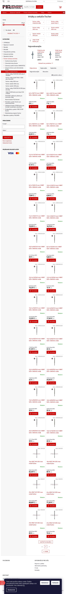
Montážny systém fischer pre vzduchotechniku (13, 102)
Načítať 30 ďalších (45, 542)
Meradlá (6, 49)
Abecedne (45, 71)
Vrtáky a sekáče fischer (11, 71)
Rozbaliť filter (13, 33)
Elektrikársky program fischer (13, 113)
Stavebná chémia (8, 56)
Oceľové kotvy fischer (11, 61)
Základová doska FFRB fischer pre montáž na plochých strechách (14, 106)
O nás (36, 568)
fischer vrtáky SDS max (12, 81)
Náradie (6, 47)
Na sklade (10, 30)
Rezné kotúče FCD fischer (12, 99)
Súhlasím (55, 583)
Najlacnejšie (43, 68)
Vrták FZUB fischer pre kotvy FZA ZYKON (15, 92)
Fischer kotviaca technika (10, 58)
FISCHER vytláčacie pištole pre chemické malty (13, 96)
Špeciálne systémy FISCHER (11, 115)
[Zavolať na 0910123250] (5, 1)
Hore (46, 551)
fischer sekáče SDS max (12, 83)
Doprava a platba (31, 1)
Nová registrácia (7, 141)
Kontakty (37, 570)
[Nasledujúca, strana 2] (45, 546)
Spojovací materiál (9, 45)
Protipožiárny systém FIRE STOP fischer (14, 110)
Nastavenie (11, 590)
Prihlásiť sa (7, 137)
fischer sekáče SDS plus (12, 86)
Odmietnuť (44, 583)
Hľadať (39, 7)
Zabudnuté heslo (7, 143)
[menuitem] (4, 12)
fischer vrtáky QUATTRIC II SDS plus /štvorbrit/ (14, 78)
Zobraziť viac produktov (44, 63)
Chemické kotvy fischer (11, 63)
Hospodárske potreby (9, 51)
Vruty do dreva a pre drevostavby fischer (14, 68)
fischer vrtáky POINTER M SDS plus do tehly (15, 89)
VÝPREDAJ (7, 42)
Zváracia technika (8, 54)
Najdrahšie (53, 68)
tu (23, 585)
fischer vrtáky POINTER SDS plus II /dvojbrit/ (15, 74)
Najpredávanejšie (34, 71)
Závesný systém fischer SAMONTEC (15, 65)
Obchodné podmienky (41, 565)
